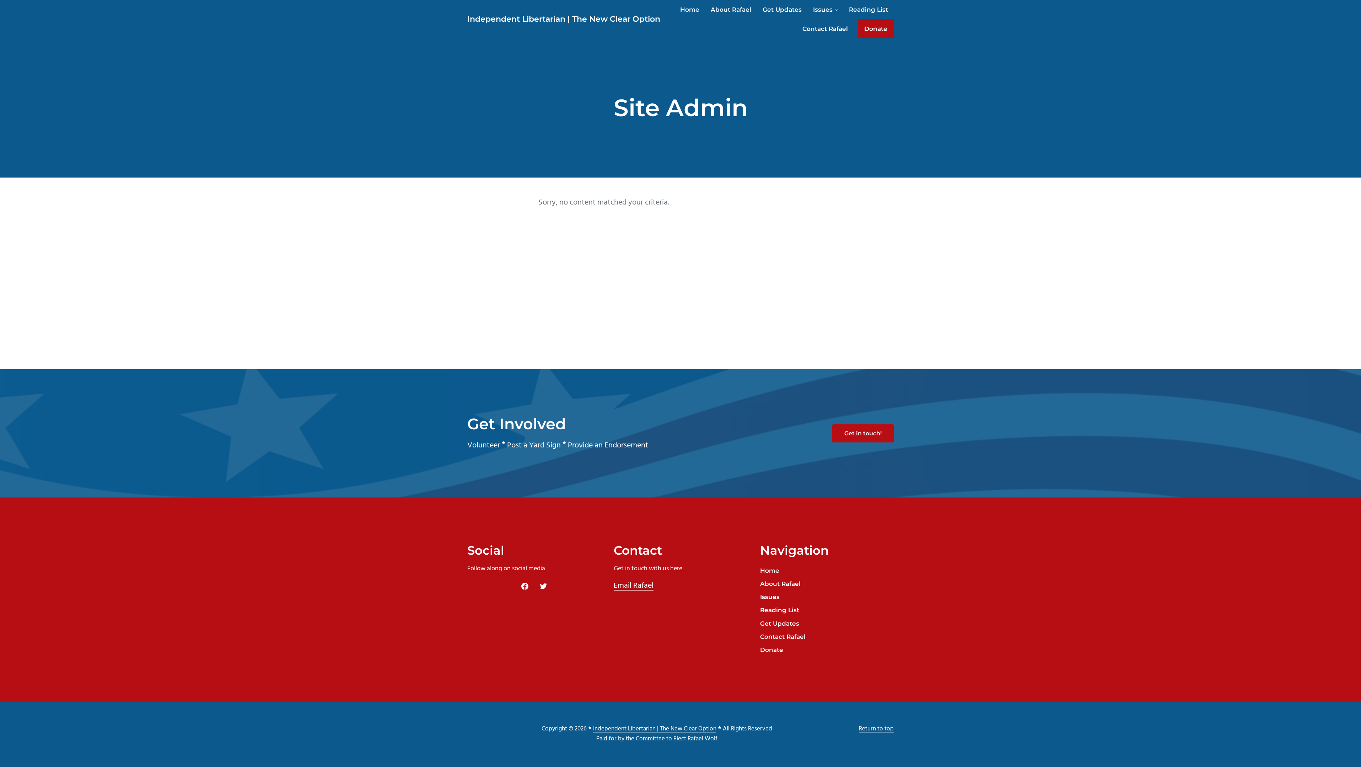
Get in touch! (863, 433)
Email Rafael (633, 586)
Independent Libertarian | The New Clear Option (563, 18)
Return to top (876, 729)
